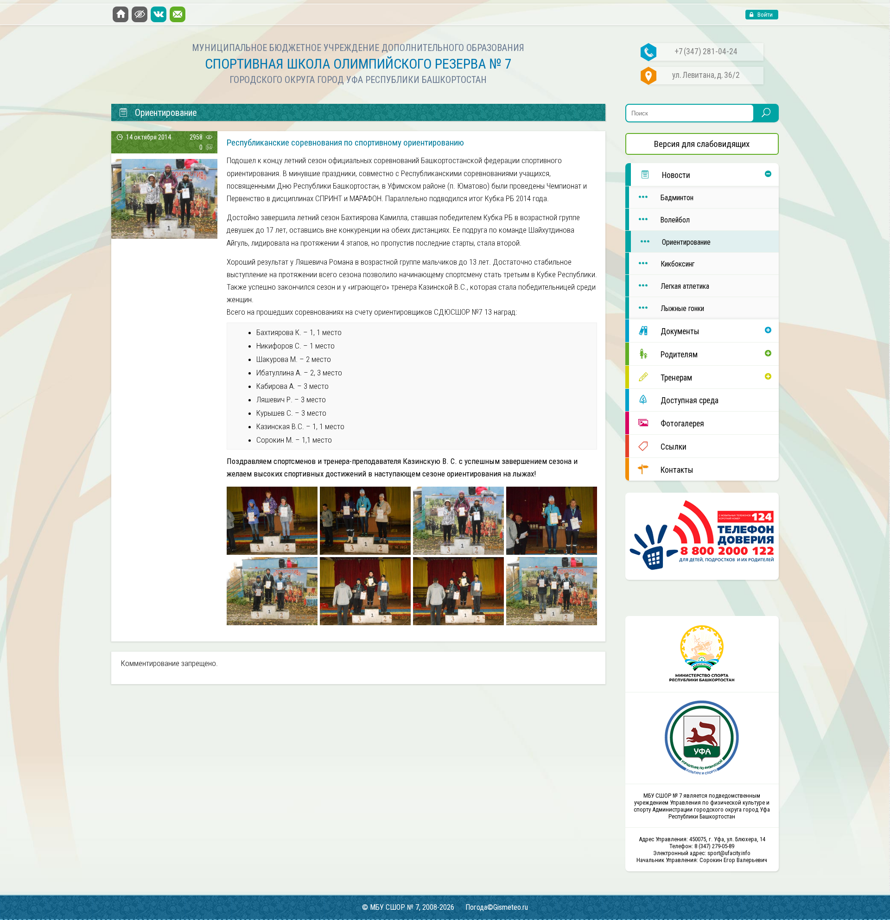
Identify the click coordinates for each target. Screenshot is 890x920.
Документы (680, 331)
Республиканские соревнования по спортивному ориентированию (345, 142)
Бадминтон (677, 197)
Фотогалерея (682, 423)
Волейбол (675, 220)
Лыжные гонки (682, 308)
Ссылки (674, 446)
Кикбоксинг (677, 264)
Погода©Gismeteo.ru (496, 907)
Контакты (677, 470)
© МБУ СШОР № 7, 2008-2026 (408, 907)
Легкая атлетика (685, 286)
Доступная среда (689, 400)
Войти (764, 14)
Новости (676, 175)
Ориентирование (686, 242)
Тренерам (676, 377)
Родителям (679, 354)
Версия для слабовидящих (702, 144)
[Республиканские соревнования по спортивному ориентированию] (164, 235)
